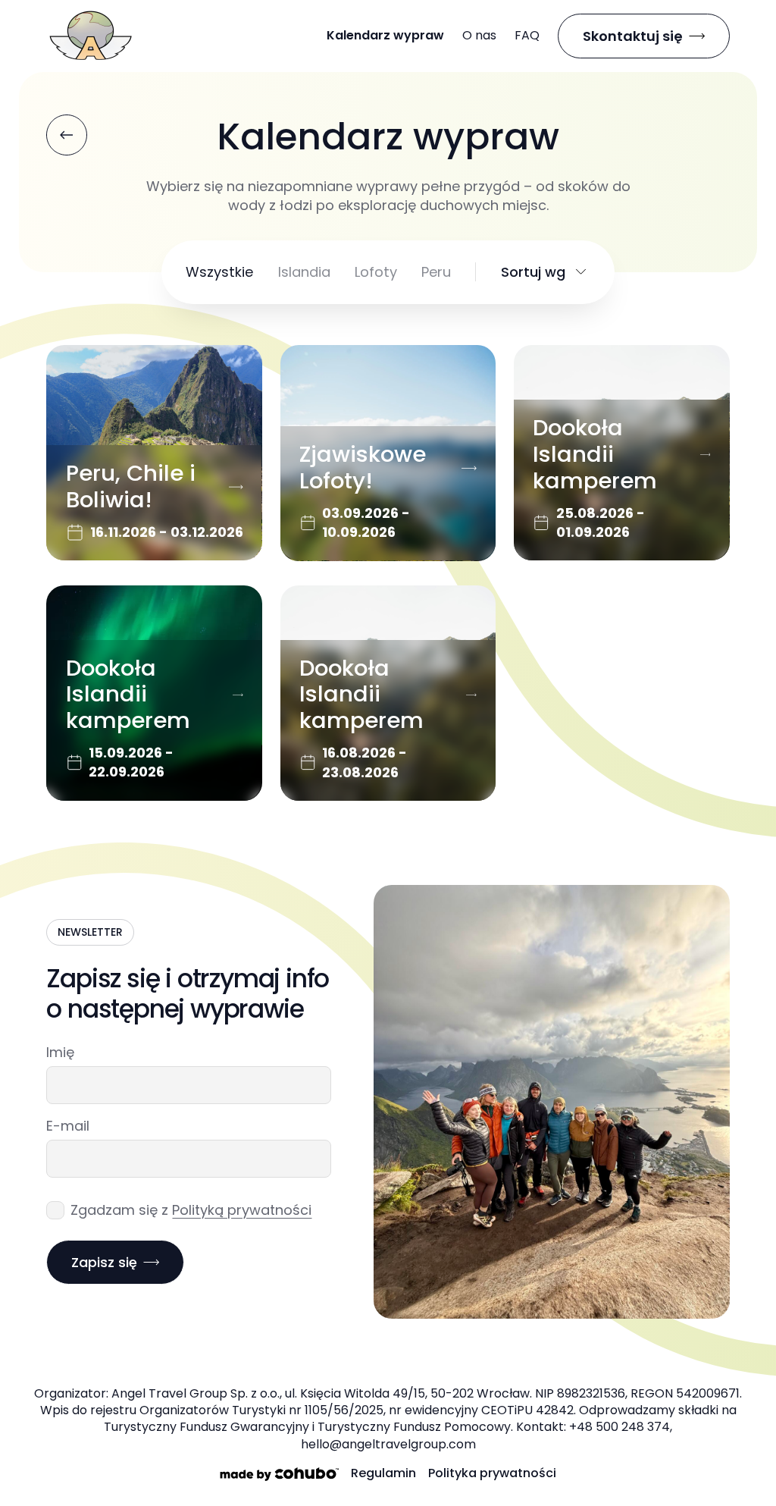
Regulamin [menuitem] (383, 1473)
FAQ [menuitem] (527, 35)
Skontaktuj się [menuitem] (633, 36)
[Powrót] (66, 135)
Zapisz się (104, 1262)
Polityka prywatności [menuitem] (492, 1473)
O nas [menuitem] (479, 35)
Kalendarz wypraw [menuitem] (385, 35)
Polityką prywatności (241, 1209)
